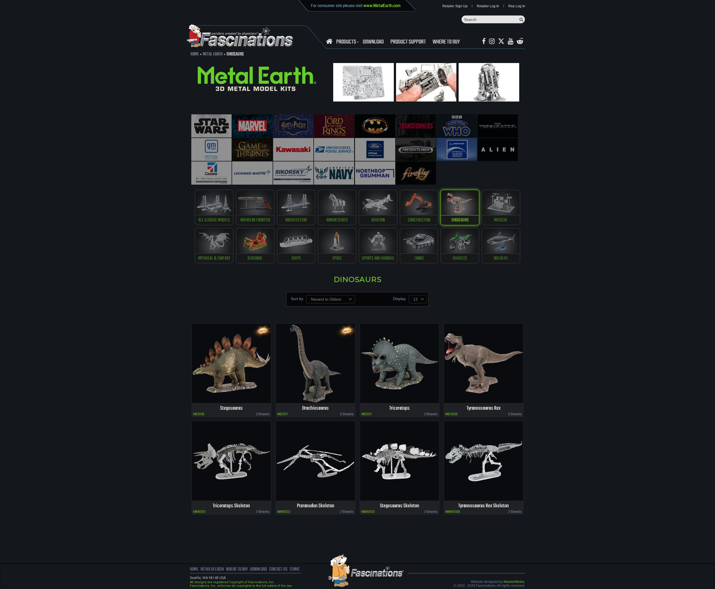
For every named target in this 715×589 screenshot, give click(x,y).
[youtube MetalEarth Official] (510, 41)
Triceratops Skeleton (231, 506)
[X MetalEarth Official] (501, 41)
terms (294, 569)
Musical (500, 220)
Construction (419, 220)
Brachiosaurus (315, 408)
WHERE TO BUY (446, 42)
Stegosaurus (231, 408)
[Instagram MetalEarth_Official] (492, 41)
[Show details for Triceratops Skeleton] (231, 461)
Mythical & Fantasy (214, 258)
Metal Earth (213, 54)
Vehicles (460, 258)
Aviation (378, 220)
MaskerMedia (514, 582)
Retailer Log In (488, 6)
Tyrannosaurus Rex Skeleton (483, 506)
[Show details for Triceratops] (399, 363)
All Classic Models (214, 220)
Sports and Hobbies (378, 258)
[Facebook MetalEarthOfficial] (484, 41)
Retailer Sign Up (455, 6)
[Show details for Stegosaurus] (231, 363)
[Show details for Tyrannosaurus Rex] (483, 363)
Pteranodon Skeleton (315, 506)
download (373, 42)
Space (337, 258)
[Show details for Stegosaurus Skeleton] (399, 461)
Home (194, 54)
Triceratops (399, 408)
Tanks (419, 258)
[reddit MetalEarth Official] (520, 41)
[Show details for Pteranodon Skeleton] (315, 461)
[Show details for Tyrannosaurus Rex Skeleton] (483, 461)
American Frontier (255, 220)
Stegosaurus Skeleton (399, 506)
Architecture (296, 220)
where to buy (237, 569)
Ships (296, 258)
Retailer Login (212, 569)
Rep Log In (516, 6)
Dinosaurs (460, 220)
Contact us (278, 569)
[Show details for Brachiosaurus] (315, 363)
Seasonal (255, 258)
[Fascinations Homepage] (329, 41)
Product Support (408, 42)
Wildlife (501, 258)
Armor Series (337, 220)
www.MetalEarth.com (382, 5)
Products (346, 42)
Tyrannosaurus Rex (483, 408)
